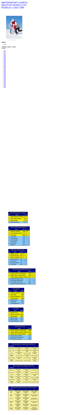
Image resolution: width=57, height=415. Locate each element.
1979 (5, 86)
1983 (5, 82)
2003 (5, 62)
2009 (5, 56)
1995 (5, 70)
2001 (5, 64)
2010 (5, 55)
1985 (5, 80)
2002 (5, 63)
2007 (5, 58)
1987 (5, 78)
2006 (5, 59)
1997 (5, 68)
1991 (5, 74)
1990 (5, 75)
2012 (5, 53)
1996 (5, 69)
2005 (5, 60)
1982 (5, 83)
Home (5, 44)
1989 (5, 76)
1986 (5, 79)
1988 (5, 77)
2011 (5, 54)
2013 (5, 52)
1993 (5, 72)
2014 (5, 51)
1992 (5, 73)
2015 (5, 50)
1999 (5, 66)
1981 (5, 84)
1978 (5, 87)
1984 (5, 81)
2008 (5, 57)
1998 (5, 67)
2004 (5, 61)
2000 (5, 65)
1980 (5, 85)
